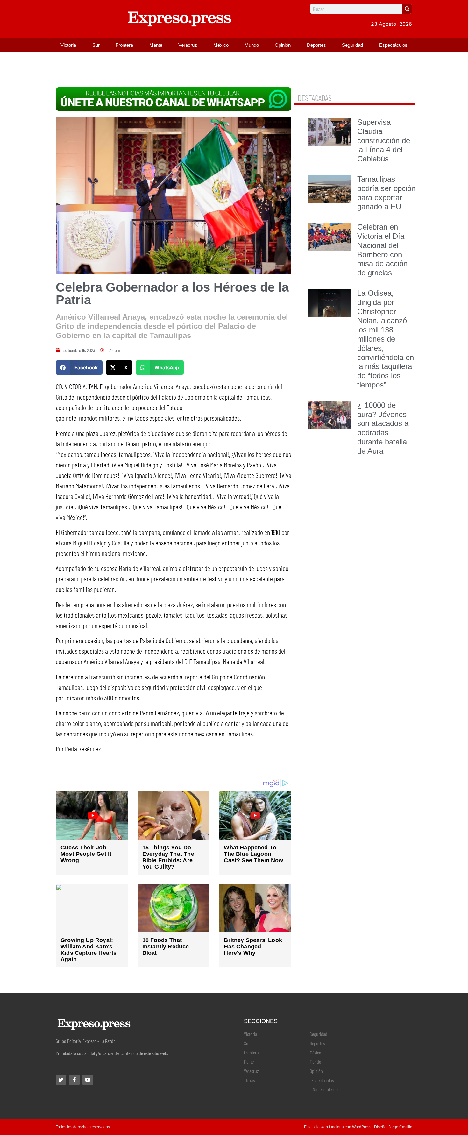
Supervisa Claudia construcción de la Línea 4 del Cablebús (383, 140)
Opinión (283, 45)
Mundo (252, 45)
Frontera (124, 45)
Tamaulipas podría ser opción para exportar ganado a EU (386, 193)
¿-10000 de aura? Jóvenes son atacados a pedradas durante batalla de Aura (382, 428)
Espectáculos (393, 45)
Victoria (68, 45)
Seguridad (352, 45)
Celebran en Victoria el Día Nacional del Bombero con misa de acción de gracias (382, 250)
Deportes (316, 45)
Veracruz (187, 45)
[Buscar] (407, 9)
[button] (79, 367)
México (221, 45)
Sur (96, 45)
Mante (155, 45)
